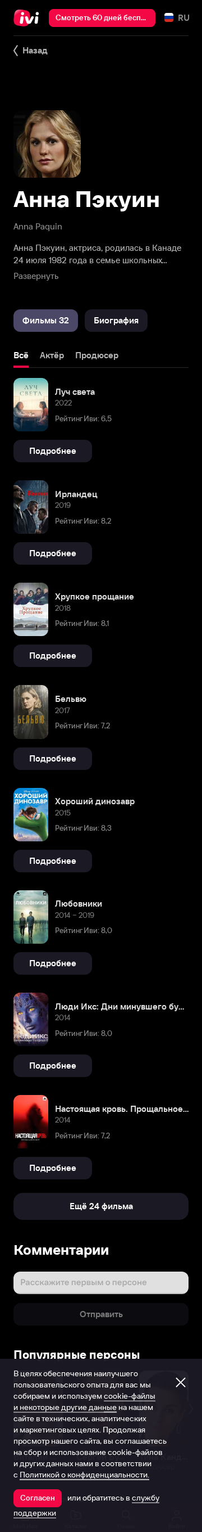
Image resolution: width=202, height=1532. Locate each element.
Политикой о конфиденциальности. (84, 1474)
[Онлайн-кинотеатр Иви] (28, 18)
